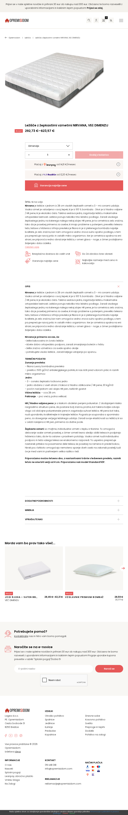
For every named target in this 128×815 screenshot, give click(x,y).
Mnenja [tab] (29, 510)
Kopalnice (50, 734)
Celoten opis (32, 247)
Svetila (88, 723)
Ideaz (18, 751)
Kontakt (50, 760)
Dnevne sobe (92, 715)
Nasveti (9, 768)
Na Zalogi (10, 783)
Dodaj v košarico (99, 154)
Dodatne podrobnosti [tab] (39, 500)
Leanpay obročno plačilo (19, 776)
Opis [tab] (27, 286)
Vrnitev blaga (12, 780)
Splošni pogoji (12, 772)
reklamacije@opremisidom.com (63, 783)
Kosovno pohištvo (95, 719)
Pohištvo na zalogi (95, 734)
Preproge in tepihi (95, 727)
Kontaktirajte (21, 636)
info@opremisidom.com (58, 768)
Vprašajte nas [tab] (34, 519)
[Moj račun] (96, 20)
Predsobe (50, 730)
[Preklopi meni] (121, 20)
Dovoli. (72, 813)
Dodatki (89, 730)
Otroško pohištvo (54, 715)
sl (111, 20)
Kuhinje (49, 727)
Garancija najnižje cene (53, 185)
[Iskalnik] (89, 20)
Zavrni (65, 813)
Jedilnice (50, 723)
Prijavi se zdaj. (95, 8)
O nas (8, 765)
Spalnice (49, 719)
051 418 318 (50, 765)
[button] (123, 568)
